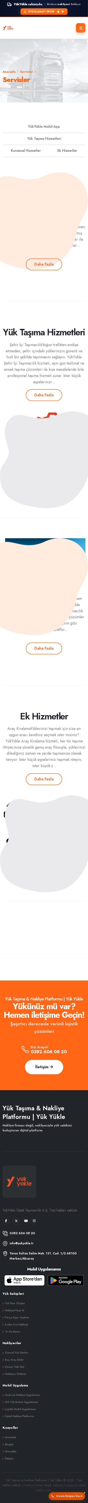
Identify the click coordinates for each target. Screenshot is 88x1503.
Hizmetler (11, 1451)
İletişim (42, 1067)
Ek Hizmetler (67, 150)
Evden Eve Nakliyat (16, 1324)
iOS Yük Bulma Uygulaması (21, 1402)
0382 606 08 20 (49, 1051)
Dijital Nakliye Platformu (19, 1416)
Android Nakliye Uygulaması (22, 1395)
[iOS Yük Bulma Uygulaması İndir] (24, 1280)
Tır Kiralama (12, 1332)
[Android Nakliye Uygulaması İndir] (66, 1280)
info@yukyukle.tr (22, 1243)
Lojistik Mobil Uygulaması (20, 1409)
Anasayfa (9, 72)
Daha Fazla (44, 264)
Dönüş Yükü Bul (14, 1367)
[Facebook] (6, 1220)
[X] (16, 1220)
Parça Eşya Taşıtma (17, 1317)
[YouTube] (25, 1220)
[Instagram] (34, 1220)
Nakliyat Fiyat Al (14, 1310)
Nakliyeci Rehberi (15, 1374)
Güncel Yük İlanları (16, 1353)
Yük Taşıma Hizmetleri (44, 138)
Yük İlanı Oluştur (15, 1303)
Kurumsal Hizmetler (26, 150)
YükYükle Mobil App (44, 126)
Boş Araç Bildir (14, 1360)
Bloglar (9, 1444)
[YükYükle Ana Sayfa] (8, 28)
